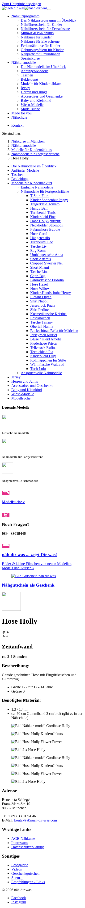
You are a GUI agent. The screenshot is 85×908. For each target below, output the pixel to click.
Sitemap (17, 878)
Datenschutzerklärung (27, 847)
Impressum (19, 843)
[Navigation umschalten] (49, 9)
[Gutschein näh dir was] (33, 576)
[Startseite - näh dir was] (24, 8)
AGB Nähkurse (23, 838)
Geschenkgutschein (25, 873)
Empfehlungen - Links (28, 882)
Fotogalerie (19, 865)
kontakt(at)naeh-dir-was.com (35, 820)
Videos (16, 869)
